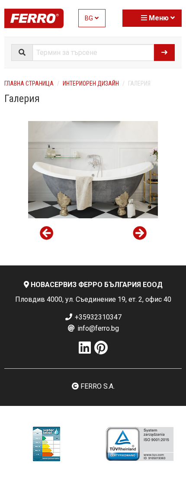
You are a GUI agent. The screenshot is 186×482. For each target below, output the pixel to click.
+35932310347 (97, 317)
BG (90, 18)
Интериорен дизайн (91, 83)
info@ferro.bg (97, 328)
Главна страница (29, 83)
